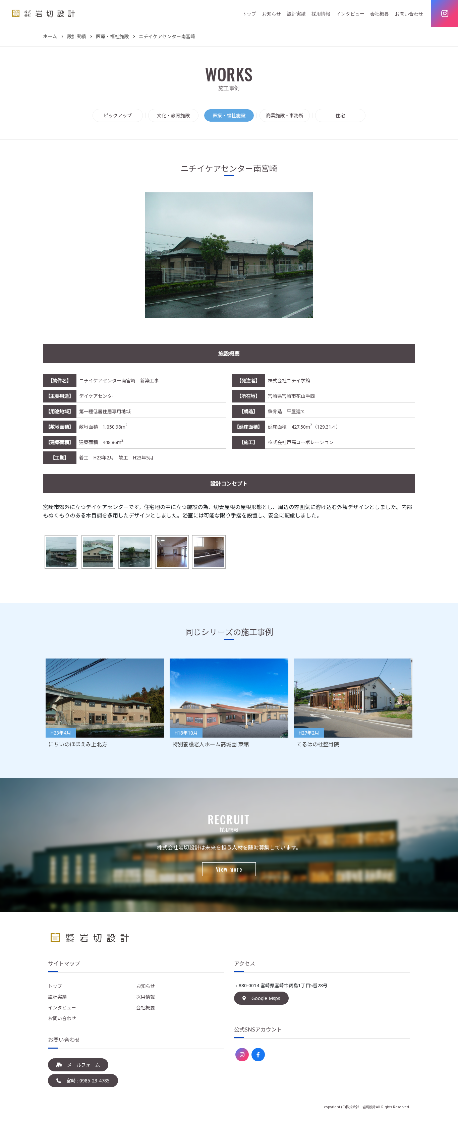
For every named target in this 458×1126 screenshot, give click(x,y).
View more (229, 869)
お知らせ (271, 13)
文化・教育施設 (173, 115)
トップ (249, 13)
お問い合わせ (409, 13)
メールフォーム (83, 1065)
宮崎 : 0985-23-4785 (88, 1080)
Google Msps (265, 998)
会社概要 (379, 13)
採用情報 (320, 13)
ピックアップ (118, 115)
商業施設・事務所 (284, 115)
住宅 (340, 115)
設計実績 (296, 13)
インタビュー (350, 13)
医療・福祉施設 (229, 115)
